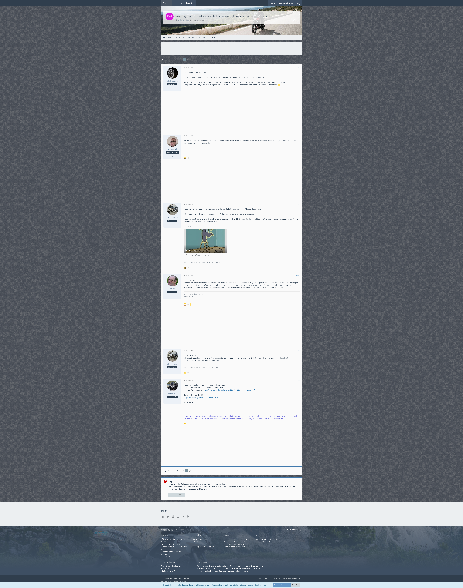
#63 (298, 204)
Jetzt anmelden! (177, 495)
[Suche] (298, 3)
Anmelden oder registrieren (281, 3)
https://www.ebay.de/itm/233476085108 (200, 397)
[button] (163, 517)
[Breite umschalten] (301, 529)
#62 (298, 136)
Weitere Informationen (282, 585)
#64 (298, 275)
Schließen (295, 585)
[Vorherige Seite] (162, 59)
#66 (298, 380)
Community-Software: (176, 578)
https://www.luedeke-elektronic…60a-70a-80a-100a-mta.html (227, 390)
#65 (298, 350)
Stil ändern (293, 529)
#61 (298, 67)
